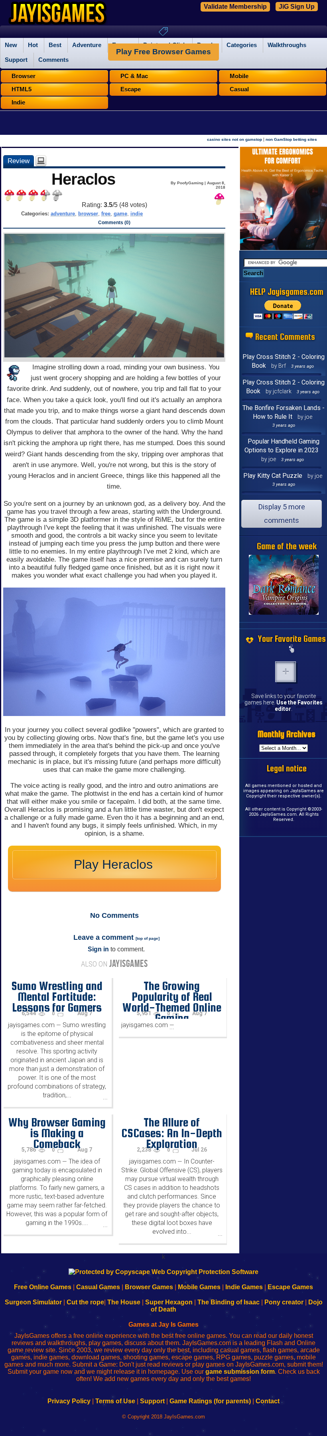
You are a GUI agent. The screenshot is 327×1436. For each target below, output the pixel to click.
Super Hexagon (169, 1302)
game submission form (240, 1371)
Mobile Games (199, 1287)
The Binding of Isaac (228, 1302)
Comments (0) (114, 222)
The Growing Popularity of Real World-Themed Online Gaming (171, 1002)
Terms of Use (115, 1401)
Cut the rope (85, 1302)
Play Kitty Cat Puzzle (272, 475)
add (285, 671)
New (11, 45)
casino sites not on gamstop (234, 139)
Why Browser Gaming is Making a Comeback (57, 1132)
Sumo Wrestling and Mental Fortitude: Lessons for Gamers (56, 996)
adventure (63, 214)
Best (55, 45)
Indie (18, 102)
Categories (242, 45)
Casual (239, 89)
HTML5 (22, 89)
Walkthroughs (287, 45)
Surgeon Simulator (33, 1302)
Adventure (86, 45)
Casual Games (98, 1287)
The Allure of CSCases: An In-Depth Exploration (171, 1132)
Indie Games (244, 1287)
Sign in (98, 949)
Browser (23, 76)
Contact (268, 1401)
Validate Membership (235, 6)
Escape (130, 89)
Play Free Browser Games (163, 51)
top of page (147, 938)
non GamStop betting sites (291, 139)
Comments (53, 60)
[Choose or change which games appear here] (292, 649)
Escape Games (290, 1287)
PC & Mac (134, 76)
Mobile (239, 76)
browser (88, 214)
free (105, 214)
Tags (163, 31)
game (120, 214)
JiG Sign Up (297, 6)
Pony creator (283, 1302)
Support (16, 60)
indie (136, 214)
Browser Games (149, 1287)
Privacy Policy (69, 1401)
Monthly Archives (286, 734)
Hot (33, 45)
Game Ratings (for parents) (210, 1401)
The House (123, 1302)
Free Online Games (42, 1287)
